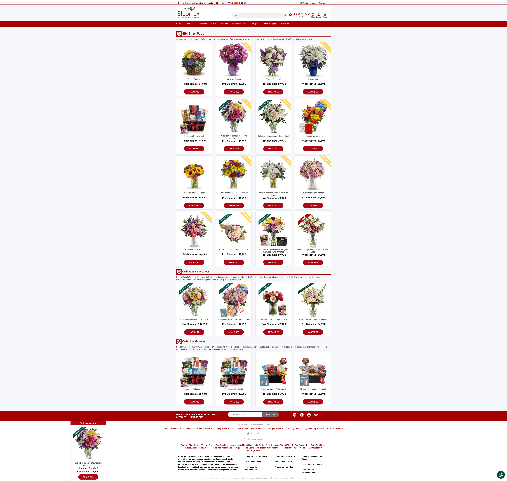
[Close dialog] (301, 203)
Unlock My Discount (228, 271)
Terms (241, 263)
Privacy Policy (229, 263)
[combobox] (211, 233)
